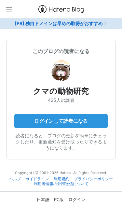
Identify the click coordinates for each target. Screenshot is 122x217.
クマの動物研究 (61, 91)
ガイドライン (37, 179)
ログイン (76, 199)
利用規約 (61, 179)
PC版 (59, 199)
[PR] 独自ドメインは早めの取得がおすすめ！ (61, 23)
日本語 (43, 199)
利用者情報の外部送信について (61, 184)
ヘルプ (15, 179)
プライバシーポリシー (93, 179)
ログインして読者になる (61, 121)
